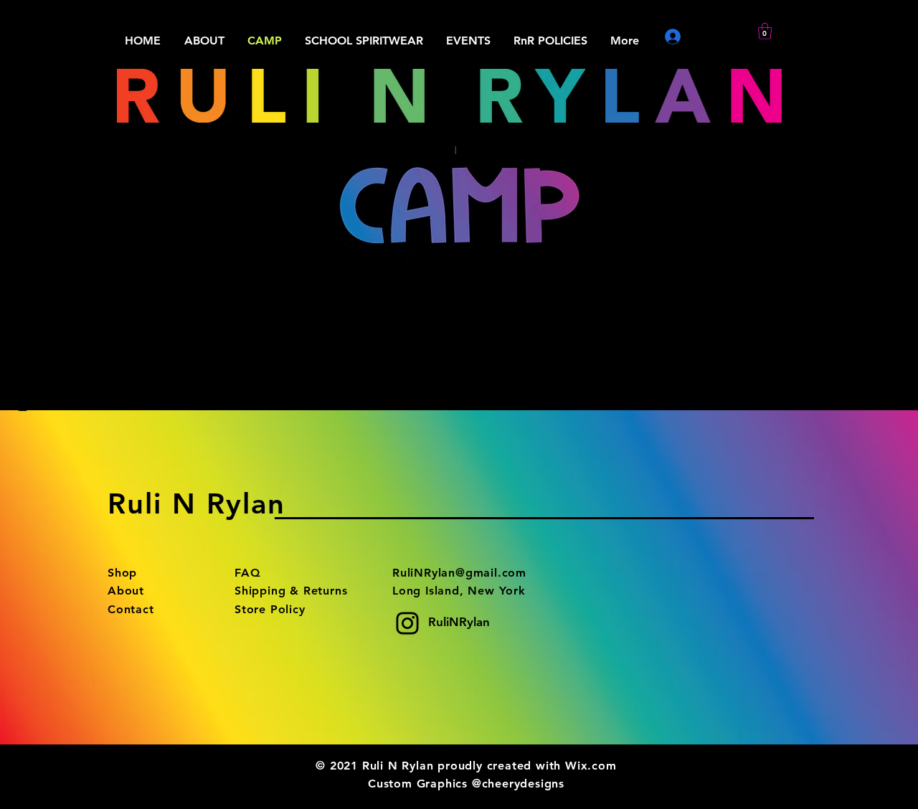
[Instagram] (22, 405)
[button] (765, 31)
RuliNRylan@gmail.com (459, 572)
